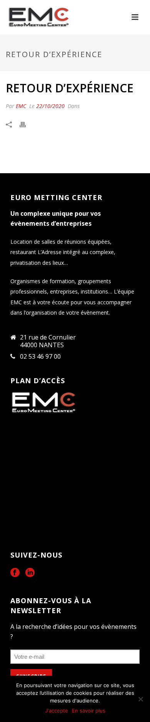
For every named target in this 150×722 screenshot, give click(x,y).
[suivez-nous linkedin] (30, 573)
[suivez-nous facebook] (15, 573)
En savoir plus (88, 710)
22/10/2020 (50, 106)
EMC (21, 106)
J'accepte (56, 710)
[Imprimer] (26, 124)
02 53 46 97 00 (40, 356)
